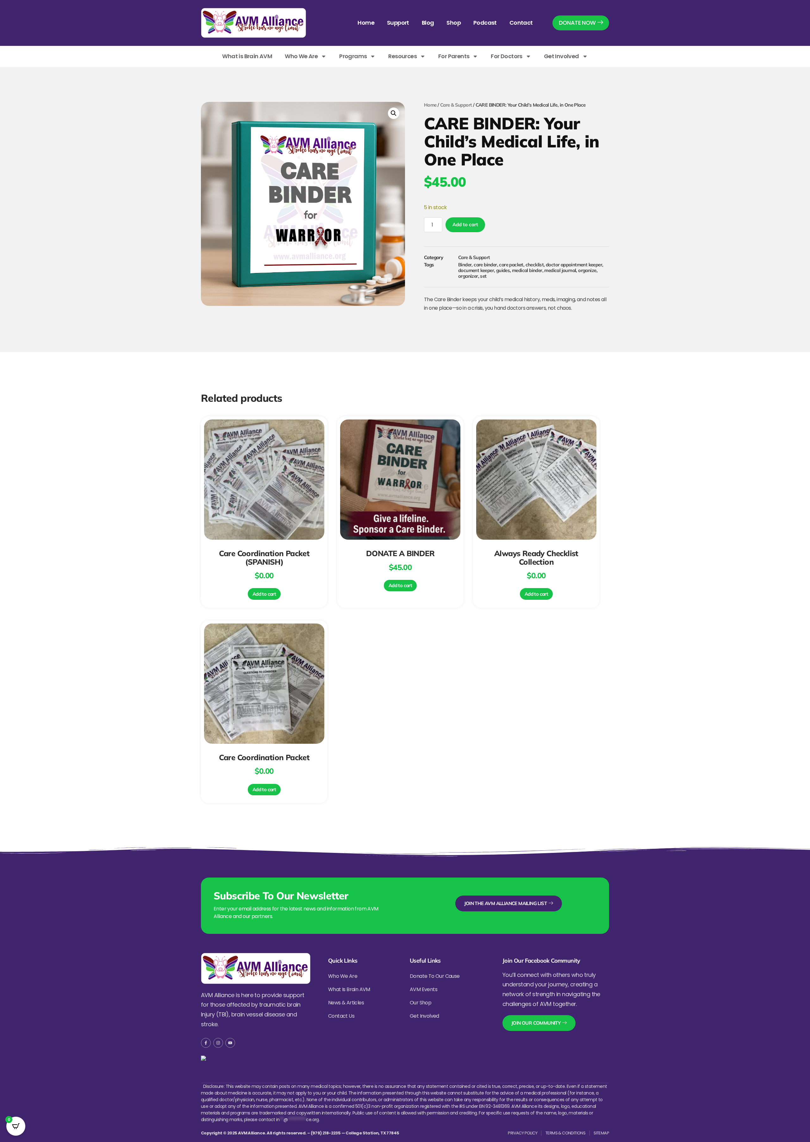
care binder (485, 265)
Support (398, 23)
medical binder (527, 270)
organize (587, 270)
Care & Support (456, 105)
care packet (511, 265)
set (483, 276)
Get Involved (561, 56)
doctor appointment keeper (574, 265)
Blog (428, 23)
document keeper (476, 270)
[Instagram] (218, 1043)
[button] (393, 113)
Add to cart (465, 224)
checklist (535, 265)
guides (503, 270)
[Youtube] (230, 1043)
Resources (402, 56)
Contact (521, 23)
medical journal (560, 270)
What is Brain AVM (247, 56)
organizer (468, 276)
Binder (464, 265)
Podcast (485, 23)
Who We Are (301, 56)
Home (366, 23)
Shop (453, 23)
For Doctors (506, 56)
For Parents (453, 56)
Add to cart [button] (264, 594)
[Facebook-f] (206, 1043)
